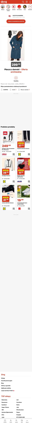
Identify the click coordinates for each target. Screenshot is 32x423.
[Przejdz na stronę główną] (4, 2)
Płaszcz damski (24, 89)
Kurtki (13, 89)
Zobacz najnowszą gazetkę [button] (16, 21)
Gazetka (16, 81)
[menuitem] (5, 421)
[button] (23, 2)
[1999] (23, 191)
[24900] (8, 137)
